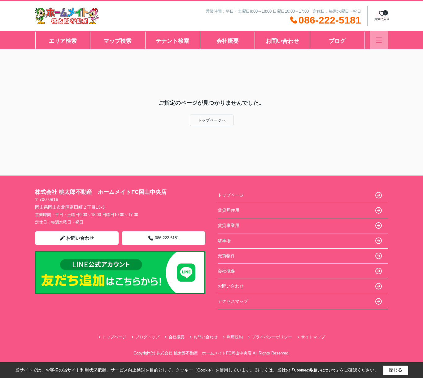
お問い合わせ (282, 41)
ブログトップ (147, 337)
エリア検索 (63, 41)
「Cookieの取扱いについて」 (315, 370)
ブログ (337, 41)
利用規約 (235, 337)
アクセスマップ (233, 301)
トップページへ (212, 120)
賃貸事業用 (228, 225)
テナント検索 (172, 41)
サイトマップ (313, 337)
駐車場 (224, 240)
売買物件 (226, 255)
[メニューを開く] (379, 40)
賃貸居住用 (228, 210)
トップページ (231, 195)
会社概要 (227, 41)
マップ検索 (118, 41)
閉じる (395, 369)
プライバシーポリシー (272, 337)
